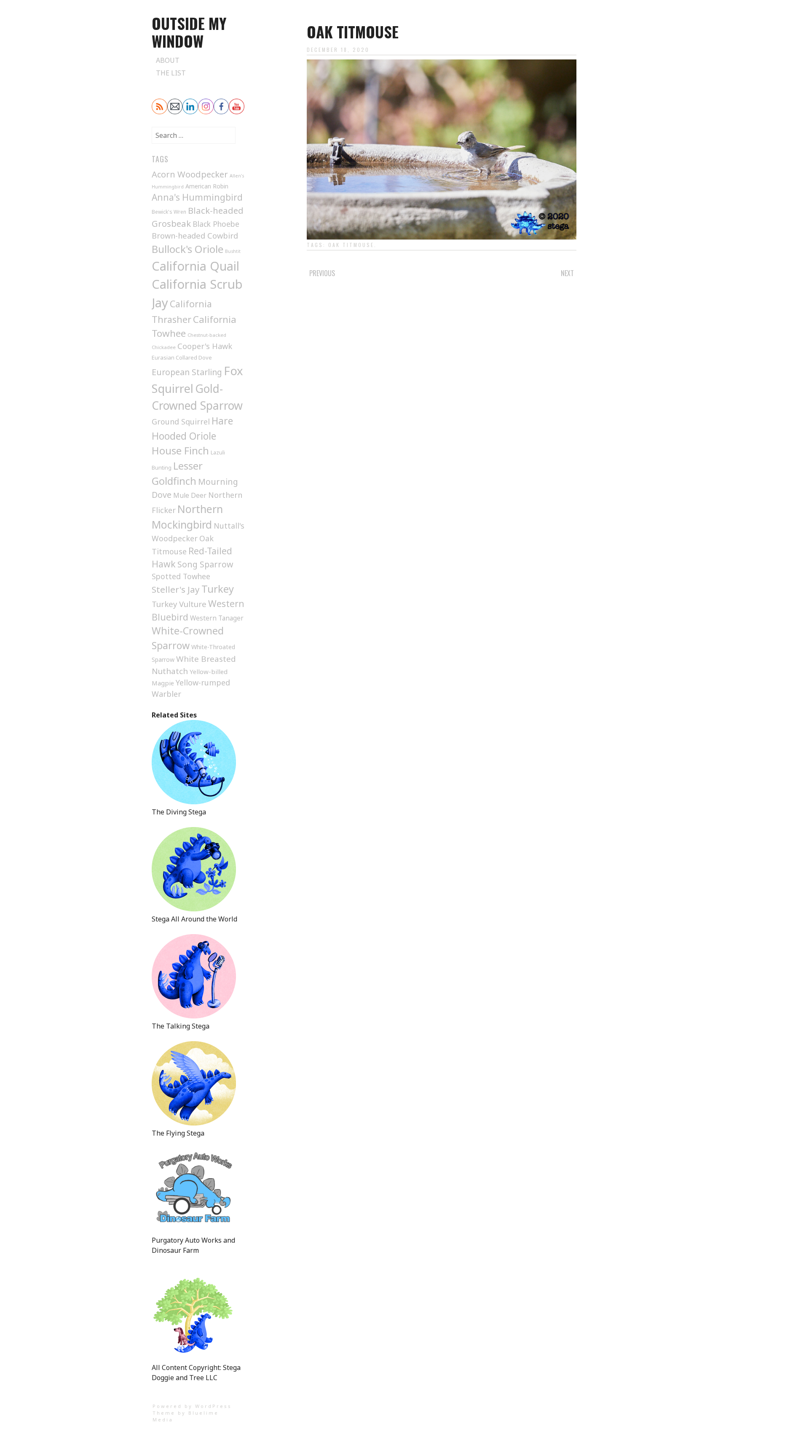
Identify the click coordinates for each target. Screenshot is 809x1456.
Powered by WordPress (192, 1406)
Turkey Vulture (179, 604)
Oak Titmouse (351, 244)
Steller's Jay (176, 589)
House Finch (180, 450)
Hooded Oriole (184, 436)
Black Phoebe (216, 224)
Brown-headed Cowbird (195, 235)
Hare (222, 420)
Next (567, 273)
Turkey (217, 589)
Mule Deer (189, 495)
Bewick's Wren (169, 211)
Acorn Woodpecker (190, 174)
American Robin (206, 186)
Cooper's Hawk (204, 346)
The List (171, 73)
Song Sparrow (205, 564)
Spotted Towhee (181, 576)
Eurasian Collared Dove (182, 357)
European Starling (187, 372)
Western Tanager (217, 618)
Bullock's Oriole (187, 249)
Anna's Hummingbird (197, 197)
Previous (322, 273)
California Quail (195, 266)
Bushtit (233, 251)
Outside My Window (189, 32)
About (167, 60)
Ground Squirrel (181, 421)
